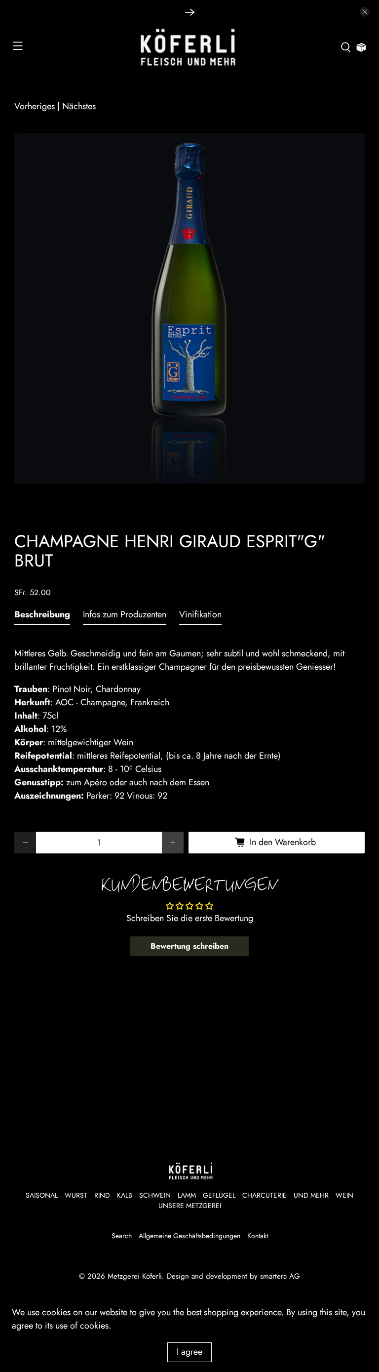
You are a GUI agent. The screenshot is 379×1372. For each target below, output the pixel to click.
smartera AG (280, 1276)
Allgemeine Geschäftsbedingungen (189, 1236)
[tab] (42, 616)
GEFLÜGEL (219, 1195)
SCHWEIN (155, 1195)
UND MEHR (311, 1195)
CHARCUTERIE (264, 1195)
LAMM (187, 1195)
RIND (102, 1195)
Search (122, 1236)
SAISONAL (42, 1195)
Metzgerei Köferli (135, 1276)
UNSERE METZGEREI (189, 1206)
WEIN (344, 1195)
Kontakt (257, 1236)
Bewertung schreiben (189, 946)
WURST (76, 1195)
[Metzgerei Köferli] (189, 47)
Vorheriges (34, 106)
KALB (124, 1195)
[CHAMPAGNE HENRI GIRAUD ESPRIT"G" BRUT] (189, 308)
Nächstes (79, 106)
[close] (365, 12)
